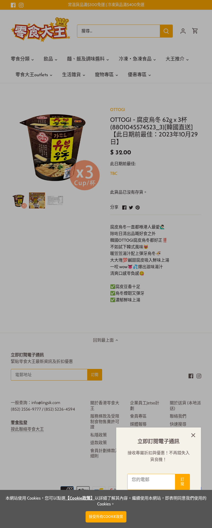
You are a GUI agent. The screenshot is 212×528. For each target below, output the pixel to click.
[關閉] (193, 435)
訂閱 (182, 481)
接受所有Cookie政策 (106, 516)
